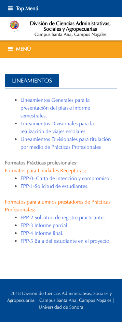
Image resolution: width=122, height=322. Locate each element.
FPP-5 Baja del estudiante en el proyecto (64, 241)
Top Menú (27, 8)
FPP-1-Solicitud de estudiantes (53, 186)
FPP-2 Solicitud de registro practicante (61, 217)
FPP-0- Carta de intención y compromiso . (66, 178)
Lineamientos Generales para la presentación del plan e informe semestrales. (55, 108)
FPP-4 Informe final (41, 233)
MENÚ (23, 49)
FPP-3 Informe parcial (43, 225)
